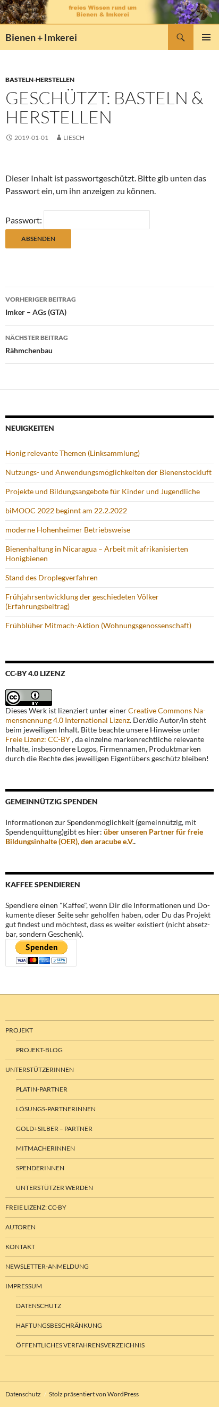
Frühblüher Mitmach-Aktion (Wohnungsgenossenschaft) (98, 625)
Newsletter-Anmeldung (47, 1266)
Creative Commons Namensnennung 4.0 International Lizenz (105, 715)
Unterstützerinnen (39, 1069)
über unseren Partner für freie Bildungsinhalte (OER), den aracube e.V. (104, 836)
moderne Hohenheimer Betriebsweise (67, 529)
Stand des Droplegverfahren (51, 577)
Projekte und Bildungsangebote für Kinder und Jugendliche (102, 491)
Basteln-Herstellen (39, 80)
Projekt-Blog (39, 1050)
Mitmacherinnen (45, 1148)
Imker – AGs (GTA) (40, 306)
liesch (74, 137)
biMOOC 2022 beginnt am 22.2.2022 (66, 510)
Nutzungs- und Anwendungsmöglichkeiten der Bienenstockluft (108, 472)
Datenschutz (38, 1306)
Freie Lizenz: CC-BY (37, 739)
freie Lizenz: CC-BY (35, 1207)
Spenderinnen (40, 1168)
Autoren (20, 1227)
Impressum (23, 1286)
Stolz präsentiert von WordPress (94, 1394)
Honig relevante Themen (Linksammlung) (72, 452)
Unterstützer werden (54, 1188)
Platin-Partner (42, 1089)
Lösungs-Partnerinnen (56, 1109)
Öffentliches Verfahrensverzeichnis (80, 1345)
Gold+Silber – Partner (54, 1129)
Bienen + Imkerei (41, 37)
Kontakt (20, 1247)
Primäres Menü (206, 37)
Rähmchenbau (36, 344)
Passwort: (24, 220)
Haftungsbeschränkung (59, 1325)
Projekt (19, 1030)
